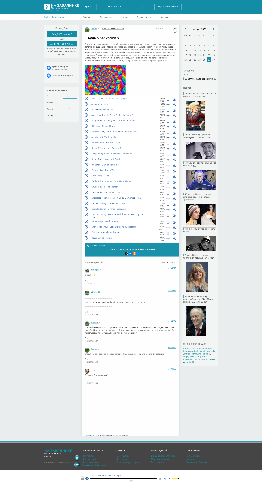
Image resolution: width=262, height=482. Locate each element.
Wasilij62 (95, 269)
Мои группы (122, 455)
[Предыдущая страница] (77, 464)
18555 (70, 96)
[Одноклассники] (134, 253)
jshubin (206, 353)
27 (199, 59)
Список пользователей (163, 455)
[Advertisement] (132, 409)
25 (190, 59)
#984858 (172, 368)
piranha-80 (189, 362)
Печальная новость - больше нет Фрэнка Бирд (199, 164)
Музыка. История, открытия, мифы (59, 67)
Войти (47, 17)
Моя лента (166, 16)
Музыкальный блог (168, 6)
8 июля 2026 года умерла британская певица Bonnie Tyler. (198, 256)
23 (213, 55)
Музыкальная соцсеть (65, 7)
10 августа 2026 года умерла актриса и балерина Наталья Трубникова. (197, 197)
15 (209, 50)
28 (204, 59)
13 (199, 50)
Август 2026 (199, 29)
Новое (125, 16)
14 (204, 50)
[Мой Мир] (138, 253)
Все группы (122, 459)
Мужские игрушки (160, 459)
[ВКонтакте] (130, 253)
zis (92, 370)
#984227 (172, 347)
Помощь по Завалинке (198, 462)
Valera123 (95, 292)
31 (185, 64)
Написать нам (193, 455)
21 (204, 55)
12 (195, 50)
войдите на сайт (62, 34)
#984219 (172, 290)
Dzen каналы (158, 462)
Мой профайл (89, 459)
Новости (187, 87)
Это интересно (144, 16)
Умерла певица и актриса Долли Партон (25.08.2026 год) (199, 95)
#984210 (172, 268)
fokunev (186, 348)
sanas (205, 356)
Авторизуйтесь (92, 435)
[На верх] (77, 458)
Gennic (94, 28)
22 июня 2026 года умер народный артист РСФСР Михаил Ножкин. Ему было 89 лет (199, 299)
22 (209, 55)
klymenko (211, 351)
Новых (50, 102)
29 (209, 59)
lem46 (202, 351)
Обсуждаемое (106, 16)
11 (190, 50)
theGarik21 (188, 359)
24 (185, 59)
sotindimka (200, 359)
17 (185, 55)
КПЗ (141, 6)
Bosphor (95, 322)
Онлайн (50, 109)
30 (213, 59)
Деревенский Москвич (94, 465)
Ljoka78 (208, 348)
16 (213, 50)
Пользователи (115, 6)
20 (199, 55)
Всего (49, 96)
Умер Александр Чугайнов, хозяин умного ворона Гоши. (196, 136)
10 (185, 50)
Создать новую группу (128, 462)
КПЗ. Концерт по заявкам (113, 28)
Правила (190, 459)
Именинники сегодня (194, 343)
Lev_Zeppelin (198, 348)
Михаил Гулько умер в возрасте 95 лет (199, 230)
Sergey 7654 (188, 356)
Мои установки (90, 462)
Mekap (187, 353)
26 (195, 59)
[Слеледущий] (185, 29)
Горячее (86, 16)
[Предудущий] (214, 29)
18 (190, 55)
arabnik (194, 351)
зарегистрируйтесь (61, 43)
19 (195, 55)
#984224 (172, 321)
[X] (126, 253)
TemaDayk (196, 353)
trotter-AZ (210, 359)
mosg (198, 356)
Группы (89, 6)
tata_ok (186, 351)
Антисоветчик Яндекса (62, 75)
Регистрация (58, 17)
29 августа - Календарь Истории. (200, 78)
